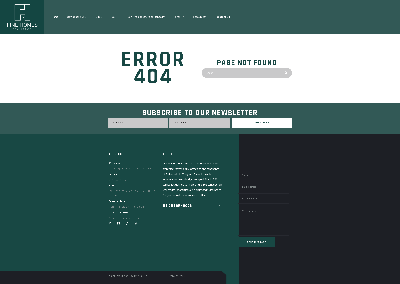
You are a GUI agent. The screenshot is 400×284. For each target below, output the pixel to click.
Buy (98, 16)
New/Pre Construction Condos (145, 16)
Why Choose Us (76, 16)
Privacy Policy (178, 276)
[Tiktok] (126, 223)
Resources (199, 16)
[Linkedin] (110, 223)
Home (55, 16)
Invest (178, 16)
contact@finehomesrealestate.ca (130, 168)
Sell (114, 16)
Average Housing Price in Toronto (130, 218)
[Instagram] (135, 223)
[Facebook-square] (118, 223)
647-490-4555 (117, 180)
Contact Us (223, 16)
